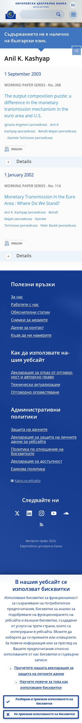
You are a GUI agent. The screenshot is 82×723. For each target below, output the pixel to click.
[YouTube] (54, 513)
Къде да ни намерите (31, 336)
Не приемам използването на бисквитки (44, 714)
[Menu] (73, 14)
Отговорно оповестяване (35, 392)
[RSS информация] (41, 524)
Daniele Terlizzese (20, 138)
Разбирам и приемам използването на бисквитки (44, 701)
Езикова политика (28, 469)
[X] (17, 513)
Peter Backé (49, 225)
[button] (73, 5)
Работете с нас (25, 305)
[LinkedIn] (29, 513)
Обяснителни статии (30, 312)
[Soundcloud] (66, 513)
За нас (17, 297)
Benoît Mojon (48, 131)
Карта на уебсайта (27, 480)
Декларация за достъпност (36, 462)
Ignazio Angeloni (16, 124)
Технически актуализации (35, 385)
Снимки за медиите (29, 320)
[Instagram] (41, 513)
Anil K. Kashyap (15, 212)
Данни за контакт (27, 328)
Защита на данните (29, 430)
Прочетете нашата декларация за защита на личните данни (43, 671)
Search (58, 14)
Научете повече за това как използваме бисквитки (44, 685)
